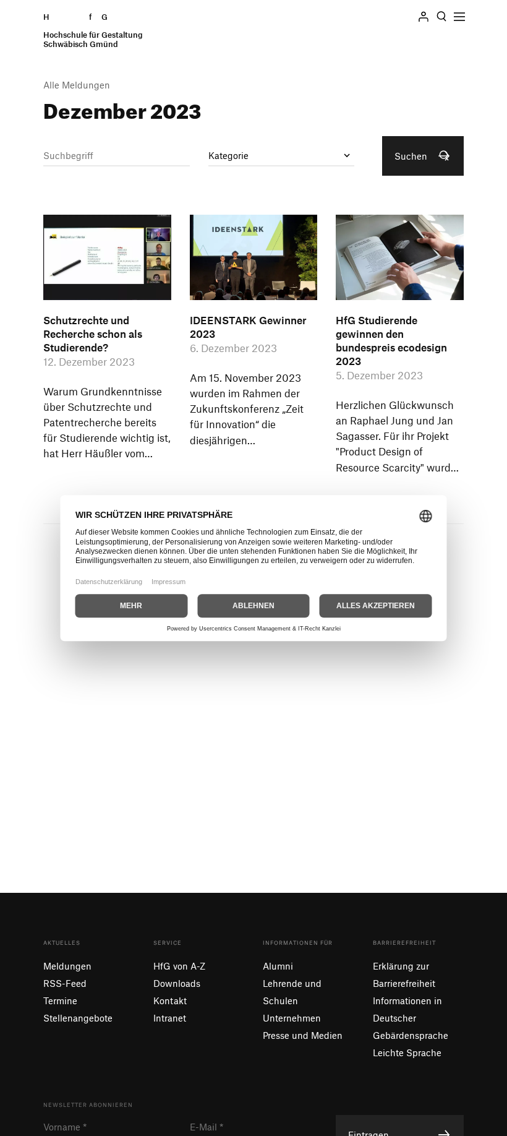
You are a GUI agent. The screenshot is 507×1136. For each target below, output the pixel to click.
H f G (93, 30)
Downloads (176, 983)
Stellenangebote (78, 1017)
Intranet (169, 1017)
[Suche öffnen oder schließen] (441, 16)
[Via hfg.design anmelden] (423, 16)
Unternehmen (292, 1017)
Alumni (278, 965)
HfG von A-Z (179, 965)
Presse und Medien (303, 1035)
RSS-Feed (65, 983)
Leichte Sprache (407, 1052)
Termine (60, 1000)
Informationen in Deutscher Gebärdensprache (410, 1018)
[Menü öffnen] (459, 16)
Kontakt (170, 1000)
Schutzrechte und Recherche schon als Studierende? (92, 333)
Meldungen (67, 965)
